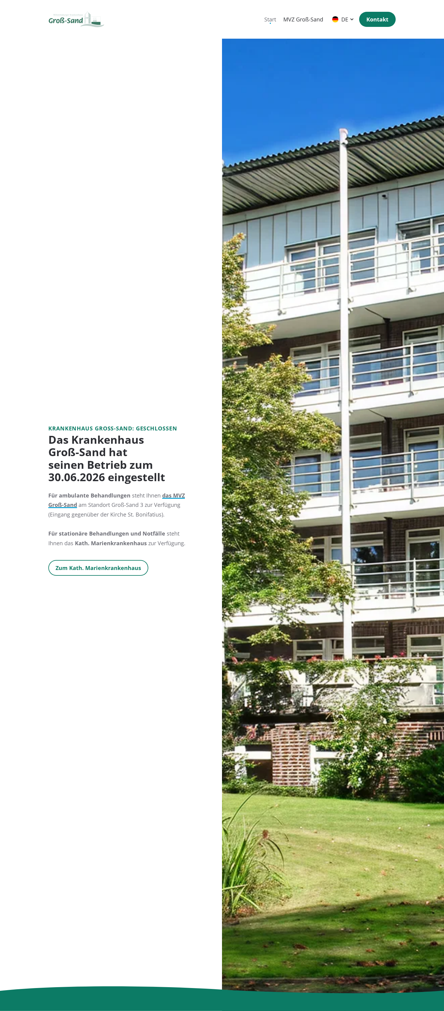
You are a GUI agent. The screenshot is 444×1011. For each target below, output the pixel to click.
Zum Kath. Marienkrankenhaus (98, 568)
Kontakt (377, 19)
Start (270, 19)
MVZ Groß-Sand (303, 19)
